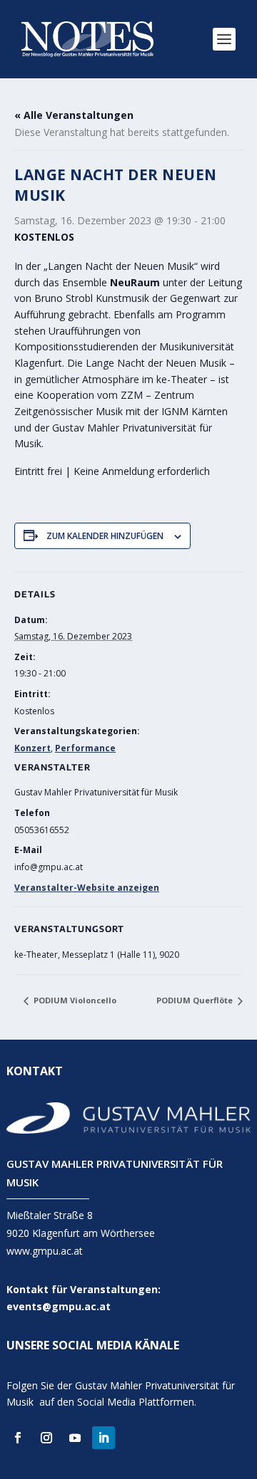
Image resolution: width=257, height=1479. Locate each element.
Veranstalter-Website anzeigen (86, 888)
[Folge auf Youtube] (75, 1437)
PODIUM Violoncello (73, 1000)
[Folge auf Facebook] (17, 1437)
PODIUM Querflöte (195, 1000)
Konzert (32, 748)
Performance (85, 748)
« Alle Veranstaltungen (73, 115)
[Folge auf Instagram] (46, 1437)
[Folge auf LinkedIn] (103, 1437)
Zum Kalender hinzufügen (104, 536)
